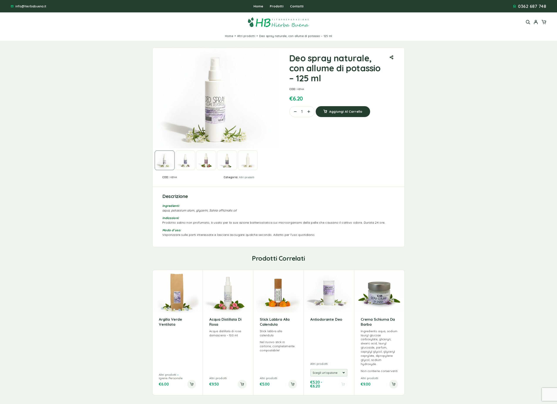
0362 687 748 (532, 6)
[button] (191, 384)
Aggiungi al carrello (345, 110)
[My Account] (536, 22)
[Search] (528, 22)
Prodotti (277, 6)
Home (258, 6)
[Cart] (544, 23)
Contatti (297, 6)
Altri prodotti (246, 36)
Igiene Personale (171, 378)
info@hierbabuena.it (30, 6)
